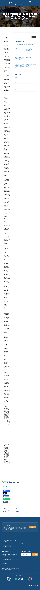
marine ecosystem (18, 482)
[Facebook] (29, 585)
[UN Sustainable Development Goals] (30, 579)
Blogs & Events (30, 2)
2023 (16, 82)
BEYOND (22, 543)
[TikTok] (37, 585)
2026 (16, 77)
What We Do (16, 3)
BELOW (6, 27)
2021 (16, 87)
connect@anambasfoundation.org (10, 543)
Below (5, 482)
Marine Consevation (14, 482)
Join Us (32, 527)
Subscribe (35, 554)
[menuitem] (4, 3)
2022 (16, 84)
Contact (37, 3)
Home (4, 3)
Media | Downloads (23, 2)
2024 (16, 79)
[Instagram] (33, 585)
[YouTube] (35, 585)
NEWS (9, 481)
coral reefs (7, 482)
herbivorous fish (10, 482)
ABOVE (22, 538)
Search (16, 35)
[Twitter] (31, 585)
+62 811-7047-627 (7, 546)
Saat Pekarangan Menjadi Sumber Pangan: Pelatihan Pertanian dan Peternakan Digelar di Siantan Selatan (30, 55)
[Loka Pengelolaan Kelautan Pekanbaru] (8, 579)
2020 (16, 89)
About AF (10, 3)
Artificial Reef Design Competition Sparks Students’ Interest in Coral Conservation (31, 65)
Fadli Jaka (5, 33)
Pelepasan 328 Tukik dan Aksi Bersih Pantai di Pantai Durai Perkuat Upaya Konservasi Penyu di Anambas (20, 46)
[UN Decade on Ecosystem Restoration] (19, 578)
